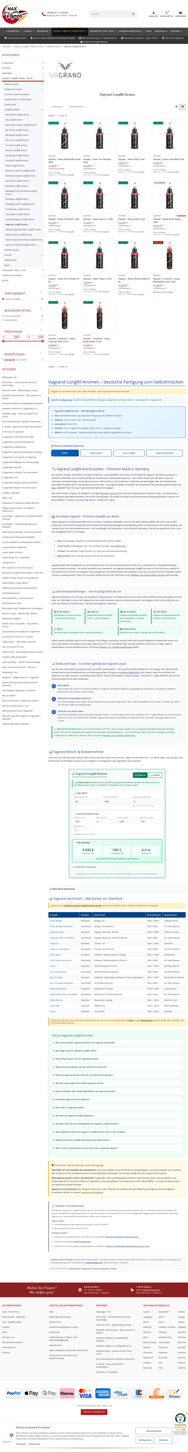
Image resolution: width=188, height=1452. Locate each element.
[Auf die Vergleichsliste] (65, 123)
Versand (95, 1268)
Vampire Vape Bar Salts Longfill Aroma (23, 229)
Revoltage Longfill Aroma (17, 199)
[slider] (3, 341)
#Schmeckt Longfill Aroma (17, 114)
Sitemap (6, 1352)
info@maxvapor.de (94, 1262)
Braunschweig (149, 1342)
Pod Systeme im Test (11, 603)
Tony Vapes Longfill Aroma (18, 214)
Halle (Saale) (164, 1342)
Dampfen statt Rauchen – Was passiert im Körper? (21, 397)
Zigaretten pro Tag (80, 797)
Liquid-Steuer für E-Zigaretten (16, 557)
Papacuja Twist (57, 932)
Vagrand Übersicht (164, 453)
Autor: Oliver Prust (10, 1311)
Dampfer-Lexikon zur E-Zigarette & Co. (19, 408)
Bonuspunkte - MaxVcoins (14, 1317)
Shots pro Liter (79, 826)
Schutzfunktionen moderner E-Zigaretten (21, 631)
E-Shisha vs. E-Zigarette (13, 431)
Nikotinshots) (146, 1020)
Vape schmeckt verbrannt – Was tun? (19, 667)
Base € (123, 818)
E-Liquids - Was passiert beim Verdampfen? (22, 426)
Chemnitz (147, 1352)
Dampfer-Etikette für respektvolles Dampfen (22, 403)
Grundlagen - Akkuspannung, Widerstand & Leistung (22, 517)
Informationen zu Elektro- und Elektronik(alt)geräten (63, 1338)
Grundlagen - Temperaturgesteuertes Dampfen (19, 525)
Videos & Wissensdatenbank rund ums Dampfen (20, 684)
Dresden (147, 1362)
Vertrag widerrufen (94, 1412)
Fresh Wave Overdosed (60, 960)
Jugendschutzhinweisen (92, 1192)
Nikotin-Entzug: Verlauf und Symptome (20, 577)
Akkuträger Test (9, 377)
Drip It (53, 966)
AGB (51, 1311)
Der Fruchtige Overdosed (61, 983)
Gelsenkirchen (165, 1337)
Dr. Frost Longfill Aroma (16, 145)
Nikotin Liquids (11, 84)
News (4, 1332)
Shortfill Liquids (11, 250)
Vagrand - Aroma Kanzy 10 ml (131, 219)
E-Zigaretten (7, 63)
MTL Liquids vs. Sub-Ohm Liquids (17, 567)
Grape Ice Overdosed (59, 949)
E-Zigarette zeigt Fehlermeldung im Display (22, 452)
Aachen (146, 1311)
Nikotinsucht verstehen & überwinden (19, 588)
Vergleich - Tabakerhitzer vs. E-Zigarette (20, 677)
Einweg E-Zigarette (10, 492)
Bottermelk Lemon (58, 988)
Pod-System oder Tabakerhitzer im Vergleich (22, 608)
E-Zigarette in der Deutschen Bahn (18, 436)
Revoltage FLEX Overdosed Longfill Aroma (21, 192)
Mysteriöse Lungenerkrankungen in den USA (22, 572)
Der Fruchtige (56, 977)
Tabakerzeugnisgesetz (82, 1241)
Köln (161, 1367)
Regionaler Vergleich (11, 618)
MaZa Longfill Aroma (15, 165)
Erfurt (161, 1317)
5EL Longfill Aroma (14, 119)
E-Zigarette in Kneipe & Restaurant (18, 442)
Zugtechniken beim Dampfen (15, 724)
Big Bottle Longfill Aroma (17, 135)
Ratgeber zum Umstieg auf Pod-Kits (118, 735)
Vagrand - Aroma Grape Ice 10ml (98, 219)
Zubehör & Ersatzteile (12, 275)
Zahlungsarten (9, 1347)
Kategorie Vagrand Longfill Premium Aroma (83, 905)
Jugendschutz (75, 1268)
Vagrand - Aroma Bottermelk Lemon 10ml (64, 161)
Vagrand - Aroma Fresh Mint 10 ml (168, 159)
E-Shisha (6, 68)
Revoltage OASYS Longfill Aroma (20, 204)
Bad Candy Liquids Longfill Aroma (21, 125)
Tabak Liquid (10, 104)
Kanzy (52, 1011)
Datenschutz (34, 1444)
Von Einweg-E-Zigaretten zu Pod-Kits (19, 690)
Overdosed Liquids (11, 593)
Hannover (163, 1352)
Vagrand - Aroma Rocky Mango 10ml (167, 221)
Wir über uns (8, 1337)
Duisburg (147, 1367)
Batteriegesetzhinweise (60, 1317)
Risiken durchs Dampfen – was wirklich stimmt (20, 625)
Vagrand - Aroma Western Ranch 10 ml (134, 280)
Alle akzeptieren (154, 1431)
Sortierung (56, 106)
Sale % (5, 280)
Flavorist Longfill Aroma (16, 150)
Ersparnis (140, 775)
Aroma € (79, 818)
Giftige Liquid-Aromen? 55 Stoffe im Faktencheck (18, 509)
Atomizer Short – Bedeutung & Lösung (19, 390)
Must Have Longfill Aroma (17, 181)
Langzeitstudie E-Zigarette (14, 547)
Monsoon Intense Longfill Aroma (20, 170)
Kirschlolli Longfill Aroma (17, 160)
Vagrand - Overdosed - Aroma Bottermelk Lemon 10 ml (166, 280)
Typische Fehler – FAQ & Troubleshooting (21, 662)
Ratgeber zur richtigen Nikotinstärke (116, 647)
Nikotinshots (96, 453)
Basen (65, 452)
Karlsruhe (163, 1357)
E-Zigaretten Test (10, 477)
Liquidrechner (8, 562)
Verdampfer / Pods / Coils (14, 270)
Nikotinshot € (146, 818)
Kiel (160, 1362)
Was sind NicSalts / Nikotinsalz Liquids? (20, 700)
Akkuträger (7, 73)
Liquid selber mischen (12, 552)
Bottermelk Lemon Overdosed (63, 994)
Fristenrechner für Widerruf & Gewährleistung (63, 1357)
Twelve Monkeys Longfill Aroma (20, 219)
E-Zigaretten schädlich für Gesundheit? (20, 472)
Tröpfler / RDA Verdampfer (14, 657)
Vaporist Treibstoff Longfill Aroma (21, 244)
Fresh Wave (55, 954)
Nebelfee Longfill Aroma (17, 186)
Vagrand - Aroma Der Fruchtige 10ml (97, 161)
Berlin (146, 1322)
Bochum (147, 1332)
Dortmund (148, 1357)
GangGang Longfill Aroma (17, 155)
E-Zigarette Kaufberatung (14, 447)
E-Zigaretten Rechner (12, 467)
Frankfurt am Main (167, 1327)
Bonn (145, 1337)
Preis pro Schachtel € (110, 797)
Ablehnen (163, 1440)
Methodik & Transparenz (85, 867)
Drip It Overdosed (58, 971)
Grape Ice (54, 943)
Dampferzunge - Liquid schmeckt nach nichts (20, 415)
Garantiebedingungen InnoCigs (63, 1327)
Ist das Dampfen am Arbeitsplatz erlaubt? (21, 542)
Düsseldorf (164, 1311)
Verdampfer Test (10, 672)
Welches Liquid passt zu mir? (15, 705)
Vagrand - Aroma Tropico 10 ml (97, 278)
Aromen (8, 255)
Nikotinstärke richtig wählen (15, 583)
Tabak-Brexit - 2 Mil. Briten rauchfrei (19, 641)
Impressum (21, 1444)
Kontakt (113, 1268)
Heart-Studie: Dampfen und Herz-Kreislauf (22, 532)
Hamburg (163, 1347)
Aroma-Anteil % (101, 818)
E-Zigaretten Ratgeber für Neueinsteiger (20, 462)
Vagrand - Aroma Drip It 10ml (131, 159)
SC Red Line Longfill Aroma (18, 209)
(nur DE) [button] (71, 175)
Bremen (147, 1347)
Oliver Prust (67, 400)
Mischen (155, 775)
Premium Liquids (108, 493)
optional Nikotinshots (130, 672)
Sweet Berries (56, 1000)
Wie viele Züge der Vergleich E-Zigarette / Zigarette (21, 717)
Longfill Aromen (11, 109)
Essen (161, 1322)
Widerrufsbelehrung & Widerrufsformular (68, 1350)
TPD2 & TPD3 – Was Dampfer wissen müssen (22, 652)
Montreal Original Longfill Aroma (21, 175)
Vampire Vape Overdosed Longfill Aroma (24, 239)
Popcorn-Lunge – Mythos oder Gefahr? (19, 613)
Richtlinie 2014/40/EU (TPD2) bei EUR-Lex (122, 1237)
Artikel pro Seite (76, 106)
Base (54, 488)
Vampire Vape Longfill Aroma (19, 234)
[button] (176, 31)
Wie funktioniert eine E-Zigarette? (17, 710)
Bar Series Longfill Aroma (17, 130)
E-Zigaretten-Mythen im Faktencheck (19, 487)
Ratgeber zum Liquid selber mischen (148, 575)
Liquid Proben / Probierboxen (18, 99)
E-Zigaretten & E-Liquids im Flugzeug (19, 457)
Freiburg (162, 1332)
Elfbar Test (7, 498)
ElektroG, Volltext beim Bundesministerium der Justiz (127, 1246)
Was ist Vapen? (9, 695)
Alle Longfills (129, 453)
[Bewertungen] (181, 216)
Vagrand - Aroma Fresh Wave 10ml (63, 219)
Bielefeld (147, 1327)
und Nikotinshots (118, 546)
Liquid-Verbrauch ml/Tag (141, 797)
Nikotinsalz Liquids (13, 89)
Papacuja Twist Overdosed (62, 937)
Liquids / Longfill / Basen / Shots (17, 78)
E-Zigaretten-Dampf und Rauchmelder (20, 482)
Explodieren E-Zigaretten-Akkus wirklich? (21, 503)
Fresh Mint (55, 1005)
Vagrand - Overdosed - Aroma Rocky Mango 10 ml (96, 340)
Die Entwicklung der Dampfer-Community (21, 421)
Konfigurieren (145, 1440)
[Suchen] (133, 14)
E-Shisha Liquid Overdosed (16, 94)
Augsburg (147, 1317)
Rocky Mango (56, 920)
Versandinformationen (12, 1342)
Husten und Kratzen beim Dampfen (18, 537)
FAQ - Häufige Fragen (12, 1322)
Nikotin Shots (10, 260)
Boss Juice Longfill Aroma (17, 140)
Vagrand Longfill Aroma (17, 224)
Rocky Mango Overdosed (61, 926)
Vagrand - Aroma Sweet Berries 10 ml (63, 280)
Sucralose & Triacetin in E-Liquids (17, 636)
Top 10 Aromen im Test (13, 647)
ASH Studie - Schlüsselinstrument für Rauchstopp (19, 384)
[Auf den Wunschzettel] (65, 126)
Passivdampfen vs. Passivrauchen (17, 598)
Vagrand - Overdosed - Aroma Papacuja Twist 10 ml (61, 340)
